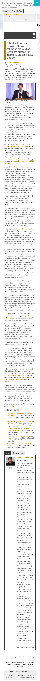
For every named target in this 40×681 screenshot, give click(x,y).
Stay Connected (11, 17)
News (8, 662)
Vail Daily (12, 406)
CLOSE (37, 3)
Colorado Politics (19, 167)
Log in (20, 675)
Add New (28, 675)
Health (31, 662)
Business (20, 666)
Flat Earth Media (30, 677)
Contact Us (26, 671)
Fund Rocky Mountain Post (23, 664)
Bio (9, 453)
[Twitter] (10, 468)
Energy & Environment (19, 662)
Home (11, 671)
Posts (23, 675)
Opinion (9, 664)
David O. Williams (13, 63)
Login (33, 657)
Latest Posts (19, 453)
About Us (18, 671)
